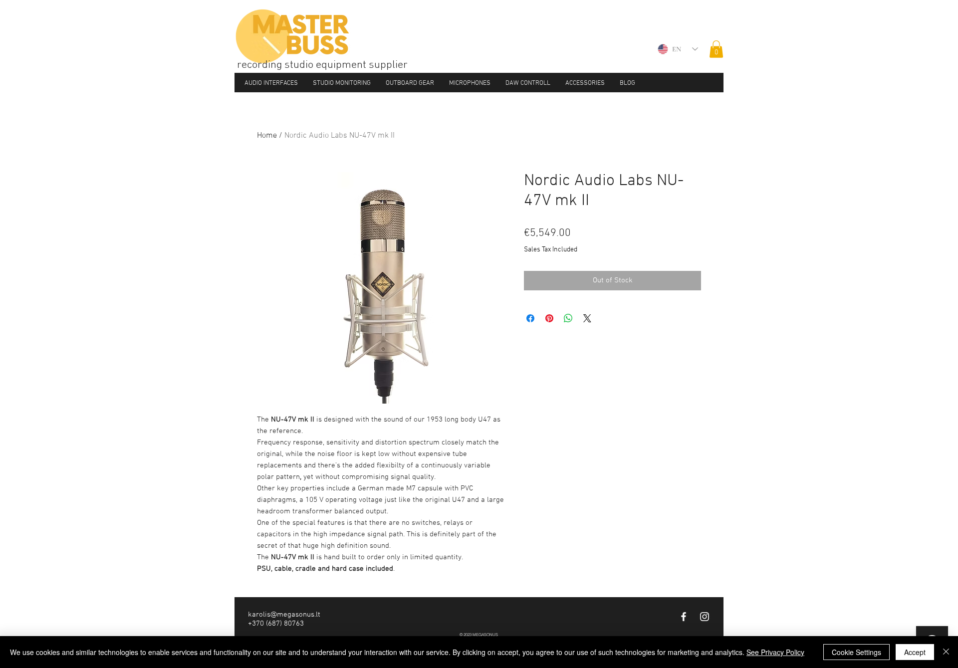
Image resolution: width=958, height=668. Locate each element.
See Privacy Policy (775, 652)
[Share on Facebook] (530, 318)
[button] (716, 49)
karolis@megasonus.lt (284, 614)
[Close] (946, 652)
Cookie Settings (856, 652)
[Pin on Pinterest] (549, 318)
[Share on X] (587, 318)
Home (267, 136)
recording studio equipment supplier (322, 65)
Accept (915, 652)
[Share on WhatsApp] (568, 318)
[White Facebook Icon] (684, 617)
